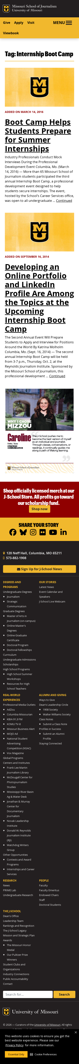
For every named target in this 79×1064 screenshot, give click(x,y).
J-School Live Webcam (52, 601)
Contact (8, 984)
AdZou (11, 709)
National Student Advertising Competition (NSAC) (19, 743)
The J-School (12, 911)
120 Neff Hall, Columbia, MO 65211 (34, 553)
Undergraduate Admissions (19, 659)
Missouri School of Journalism (34, 7)
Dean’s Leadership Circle (53, 705)
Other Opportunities (15, 855)
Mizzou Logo (6, 9)
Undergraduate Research (18, 895)
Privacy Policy (14, 1045)
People (44, 880)
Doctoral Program (17, 645)
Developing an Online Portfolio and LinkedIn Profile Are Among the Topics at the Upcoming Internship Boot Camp (39, 297)
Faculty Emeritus (49, 890)
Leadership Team (13, 921)
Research (9, 880)
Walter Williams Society (57, 714)
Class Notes (46, 719)
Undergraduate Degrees (17, 592)
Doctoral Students (50, 905)
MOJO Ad (12, 734)
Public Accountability (15, 979)
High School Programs (16, 669)
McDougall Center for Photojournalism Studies (19, 782)
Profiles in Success (50, 729)
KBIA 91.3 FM (14, 719)
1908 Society (50, 709)
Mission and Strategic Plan (19, 935)
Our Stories (47, 582)
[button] (43, 1054)
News (6, 885)
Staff (42, 900)
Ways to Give (47, 700)
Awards (7, 940)
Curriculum (9, 655)
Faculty (43, 885)
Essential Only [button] (16, 1054)
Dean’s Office (11, 916)
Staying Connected (50, 743)
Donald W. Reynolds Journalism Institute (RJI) (19, 835)
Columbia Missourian (19, 714)
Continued (64, 200)
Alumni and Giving (52, 695)
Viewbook (11, 33)
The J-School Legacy (15, 930)
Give (6, 22)
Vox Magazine (15, 753)
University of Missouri (27, 10)
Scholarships (10, 664)
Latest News (46, 587)
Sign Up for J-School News (41, 569)
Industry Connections (16, 974)
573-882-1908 (15, 558)
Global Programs (13, 758)
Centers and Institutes (16, 763)
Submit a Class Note (55, 724)
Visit (30, 22)
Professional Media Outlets (19, 705)
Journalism (13, 596)
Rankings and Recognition (18, 925)
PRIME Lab (9, 890)
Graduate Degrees (14, 611)
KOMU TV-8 (14, 724)
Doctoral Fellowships (19, 650)
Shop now (40, 509)
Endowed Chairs (49, 895)
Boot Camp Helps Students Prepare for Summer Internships (38, 135)
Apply (18, 22)
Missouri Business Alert (21, 729)
